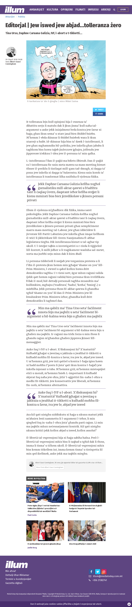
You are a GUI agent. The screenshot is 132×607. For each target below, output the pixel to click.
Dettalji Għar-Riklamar (17, 575)
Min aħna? (10, 571)
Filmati (80, 9)
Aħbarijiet (37, 9)
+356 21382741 (100, 580)
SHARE (100, 114)
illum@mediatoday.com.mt (107, 576)
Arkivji (106, 9)
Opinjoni (67, 9)
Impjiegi (93, 9)
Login (123, 9)
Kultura (52, 9)
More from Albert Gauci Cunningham (49, 467)
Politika (21, 17)
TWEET (100, 110)
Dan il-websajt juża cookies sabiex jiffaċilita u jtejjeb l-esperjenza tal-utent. (66, 604)
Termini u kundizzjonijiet (18, 579)
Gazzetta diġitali (13, 583)
